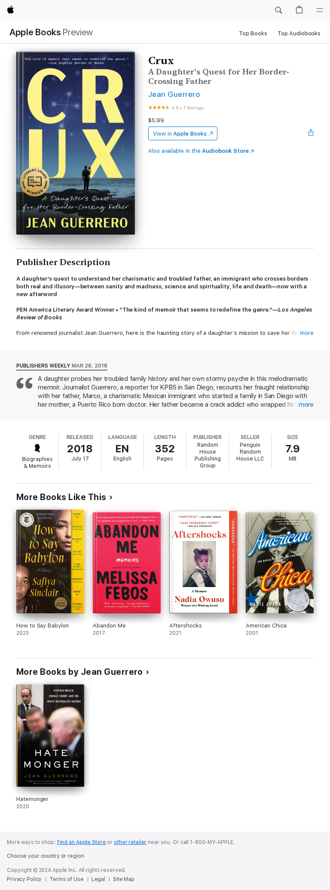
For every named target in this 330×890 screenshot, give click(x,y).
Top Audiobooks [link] (299, 33)
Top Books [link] (253, 33)
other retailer (130, 842)
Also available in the (198, 151)
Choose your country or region (45, 856)
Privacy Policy (24, 879)
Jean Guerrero (174, 94)
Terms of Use (66, 879)
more (307, 333)
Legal (98, 879)
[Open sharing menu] (311, 133)
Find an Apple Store (81, 842)
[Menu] (319, 10)
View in (180, 133)
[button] (278, 10)
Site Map (123, 879)
